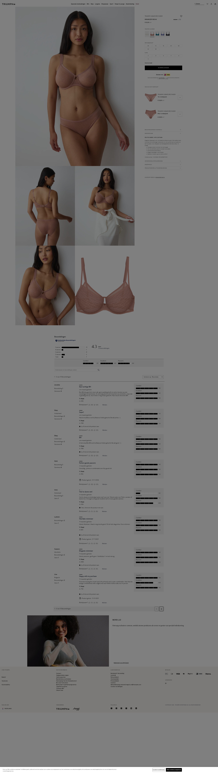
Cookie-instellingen (158, 769)
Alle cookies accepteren (174, 769)
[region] (109, 770)
